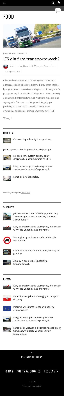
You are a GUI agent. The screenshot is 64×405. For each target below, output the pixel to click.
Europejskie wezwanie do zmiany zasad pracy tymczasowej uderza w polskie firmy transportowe (37, 330)
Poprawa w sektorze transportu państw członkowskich (33, 308)
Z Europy (22, 53)
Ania (12, 66)
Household (28, 66)
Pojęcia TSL (9, 53)
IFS (35, 66)
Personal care (50, 66)
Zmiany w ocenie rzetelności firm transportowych (30, 262)
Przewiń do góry (32, 357)
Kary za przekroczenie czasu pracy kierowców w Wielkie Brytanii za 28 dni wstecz (37, 228)
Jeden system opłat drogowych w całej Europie (27, 149)
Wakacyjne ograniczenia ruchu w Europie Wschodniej (34, 239)
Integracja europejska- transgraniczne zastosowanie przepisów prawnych (33, 168)
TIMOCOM (25, 192)
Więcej (6, 118)
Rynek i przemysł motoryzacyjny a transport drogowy (36, 298)
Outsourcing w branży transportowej (32, 139)
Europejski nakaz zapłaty (26, 176)
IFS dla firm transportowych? (31, 59)
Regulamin (51, 371)
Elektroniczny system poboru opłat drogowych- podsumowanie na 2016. (32, 157)
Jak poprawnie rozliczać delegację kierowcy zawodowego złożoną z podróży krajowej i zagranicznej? (35, 216)
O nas (9, 371)
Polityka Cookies (29, 371)
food (20, 66)
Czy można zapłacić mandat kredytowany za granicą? (36, 252)
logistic (40, 66)
